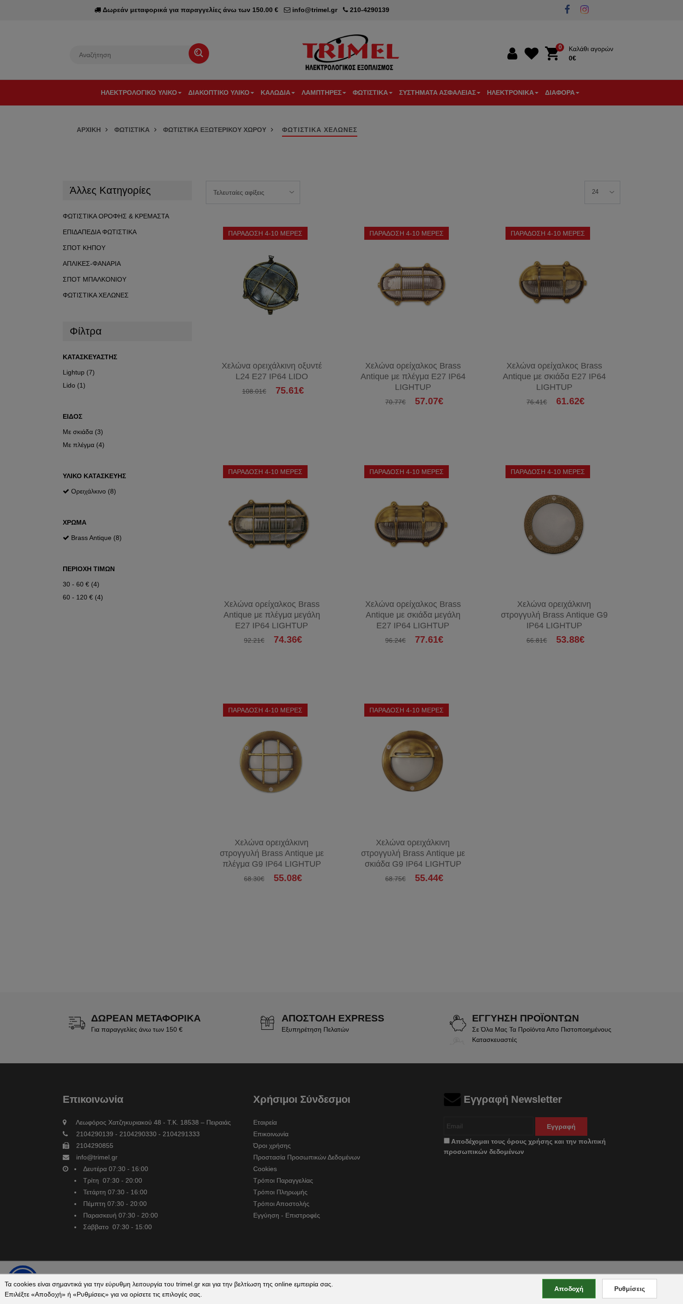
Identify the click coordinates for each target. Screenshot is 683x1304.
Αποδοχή (569, 1288)
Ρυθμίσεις (629, 1288)
